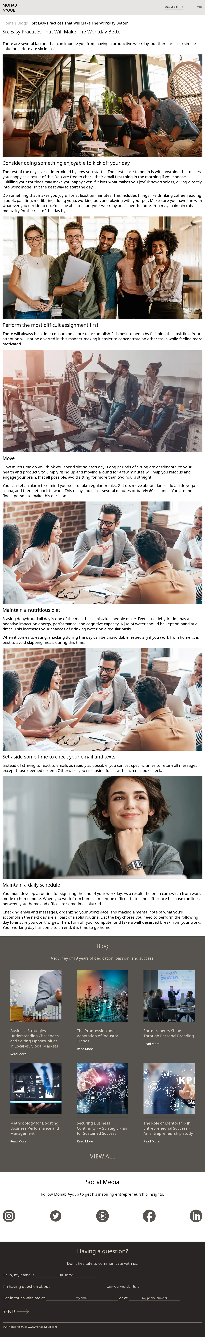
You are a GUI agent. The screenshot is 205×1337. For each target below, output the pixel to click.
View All (102, 1156)
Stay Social (171, 6)
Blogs (23, 23)
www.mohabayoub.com (42, 1327)
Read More (18, 1054)
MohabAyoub (10, 8)
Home (8, 23)
